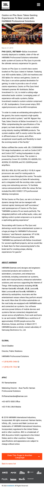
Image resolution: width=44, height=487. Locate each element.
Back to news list (9, 464)
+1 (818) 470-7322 (9, 367)
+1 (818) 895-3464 (9, 362)
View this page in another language (19, 456)
